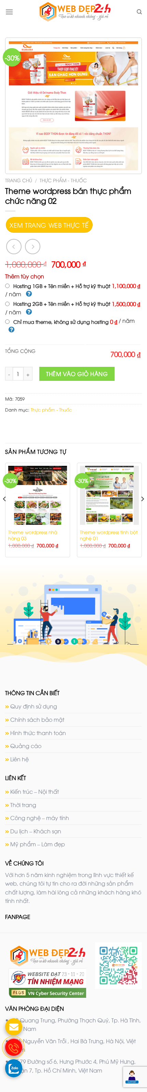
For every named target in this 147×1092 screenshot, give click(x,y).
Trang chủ (18, 180)
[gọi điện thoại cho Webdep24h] (13, 1047)
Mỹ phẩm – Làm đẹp (37, 844)
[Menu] (9, 11)
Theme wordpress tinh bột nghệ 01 (109, 535)
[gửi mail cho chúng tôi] (13, 1026)
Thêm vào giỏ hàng (77, 373)
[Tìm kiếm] (139, 11)
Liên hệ (19, 759)
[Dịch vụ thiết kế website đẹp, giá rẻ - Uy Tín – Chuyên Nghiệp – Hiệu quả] (74, 12)
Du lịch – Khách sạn (35, 831)
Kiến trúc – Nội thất (34, 791)
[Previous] (4, 512)
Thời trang (23, 804)
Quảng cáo (25, 745)
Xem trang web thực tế (49, 224)
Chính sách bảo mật (37, 719)
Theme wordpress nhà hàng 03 (32, 535)
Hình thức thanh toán (38, 732)
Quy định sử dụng (33, 706)
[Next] (142, 512)
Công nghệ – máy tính (39, 817)
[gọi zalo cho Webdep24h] (13, 1067)
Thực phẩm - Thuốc (63, 180)
